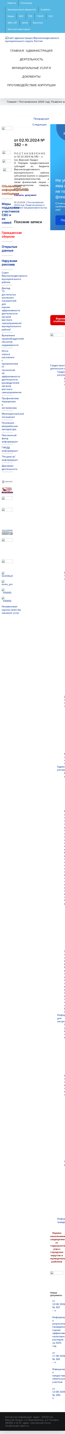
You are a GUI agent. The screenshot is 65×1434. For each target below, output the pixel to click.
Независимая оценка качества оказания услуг (11, 609)
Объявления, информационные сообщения (15, 189)
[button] (31, 93)
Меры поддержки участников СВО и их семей (10, 213)
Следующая (39, 124)
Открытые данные (9, 248)
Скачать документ (25, 195)
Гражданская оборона (12, 234)
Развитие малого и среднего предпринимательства (30, 206)
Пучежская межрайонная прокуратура (10, 426)
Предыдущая (41, 118)
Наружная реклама (9, 262)
